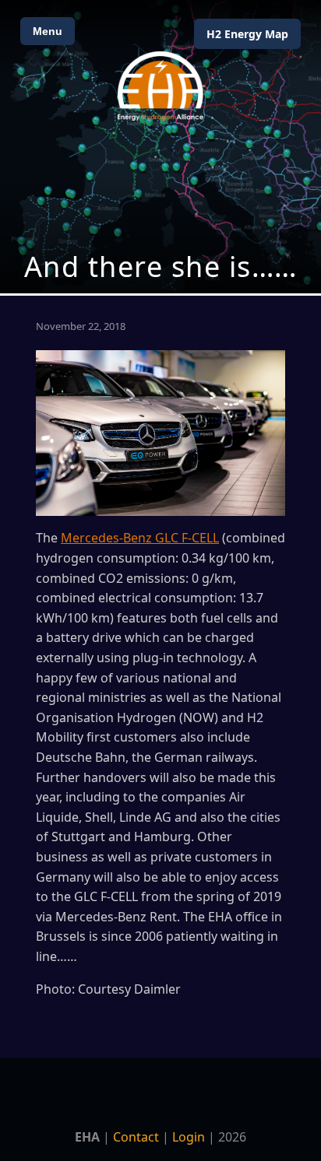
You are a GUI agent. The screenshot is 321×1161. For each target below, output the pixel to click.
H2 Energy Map (247, 33)
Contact (136, 1136)
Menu (47, 31)
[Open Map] (160, 146)
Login (188, 1136)
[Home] (160, 86)
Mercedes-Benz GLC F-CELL (140, 537)
